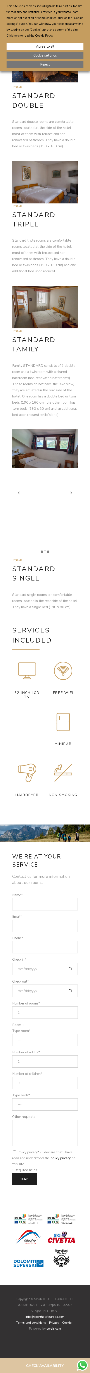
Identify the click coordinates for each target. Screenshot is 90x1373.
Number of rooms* (26, 1003)
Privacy (54, 1323)
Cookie (67, 1323)
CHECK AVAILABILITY (45, 1365)
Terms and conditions (31, 1323)
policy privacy (61, 1158)
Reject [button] (45, 64)
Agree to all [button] (45, 46)
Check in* (19, 959)
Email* (17, 916)
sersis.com (54, 1329)
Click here (13, 36)
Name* (17, 895)
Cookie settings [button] (45, 55)
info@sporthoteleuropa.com (45, 1317)
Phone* (17, 938)
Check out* (20, 981)
